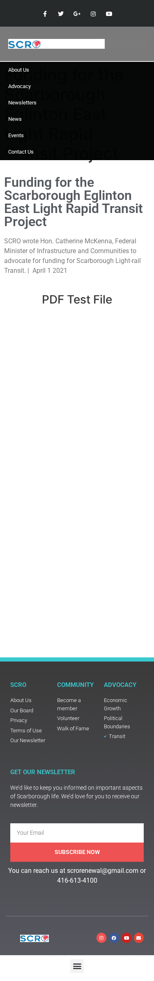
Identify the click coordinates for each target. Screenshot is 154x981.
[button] (77, 966)
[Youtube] (126, 937)
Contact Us (21, 152)
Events (16, 135)
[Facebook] (114, 937)
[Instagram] (101, 937)
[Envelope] (139, 937)
